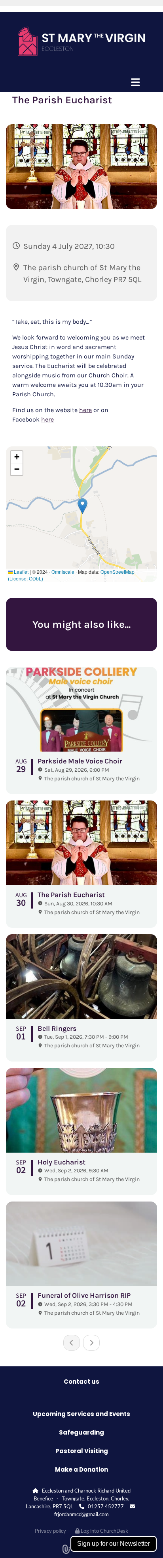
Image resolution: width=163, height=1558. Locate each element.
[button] (81, 82)
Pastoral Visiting (81, 1451)
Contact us (81, 1381)
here (85, 410)
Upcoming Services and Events (81, 1414)
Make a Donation (81, 1469)
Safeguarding (81, 1432)
